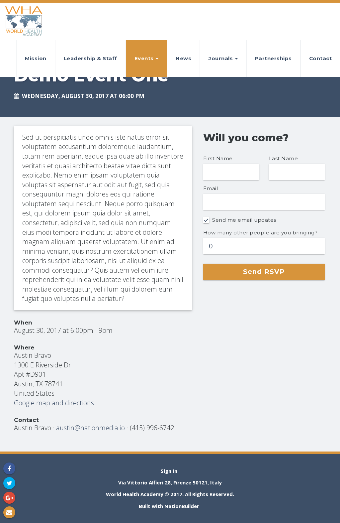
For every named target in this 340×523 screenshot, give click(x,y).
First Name (218, 158)
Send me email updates (243, 220)
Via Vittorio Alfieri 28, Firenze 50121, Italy (170, 482)
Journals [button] (221, 58)
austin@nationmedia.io (90, 427)
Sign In (169, 470)
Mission (35, 58)
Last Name (283, 158)
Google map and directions (54, 402)
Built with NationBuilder (169, 506)
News (183, 58)
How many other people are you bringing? (260, 232)
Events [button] (144, 58)
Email (210, 188)
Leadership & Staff (90, 58)
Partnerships (273, 58)
